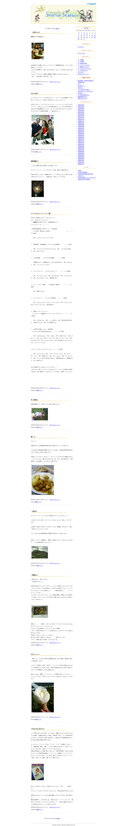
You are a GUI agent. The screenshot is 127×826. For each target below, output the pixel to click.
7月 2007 (86, 28)
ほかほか (80, 93)
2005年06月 (81, 151)
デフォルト (81, 72)
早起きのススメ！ (83, 98)
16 (81, 35)
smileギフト (81, 176)
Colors (79, 170)
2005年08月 (81, 148)
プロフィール (81, 53)
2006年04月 (81, 133)
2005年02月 (81, 158)
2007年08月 (81, 105)
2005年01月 (81, 160)
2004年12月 (81, 162)
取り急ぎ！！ (81, 86)
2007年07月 (81, 106)
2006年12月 (81, 119)
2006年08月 (81, 126)
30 (81, 39)
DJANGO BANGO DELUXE (85, 174)
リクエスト (81, 46)
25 (87, 37)
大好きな (80, 87)
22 (78, 37)
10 (84, 34)
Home (57, 28)
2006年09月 (81, 124)
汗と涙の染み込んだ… (84, 95)
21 (94, 35)
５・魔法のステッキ (83, 67)
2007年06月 (81, 108)
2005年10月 (81, 144)
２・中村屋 (81, 61)
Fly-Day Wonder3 (82, 172)
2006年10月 (81, 123)
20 (92, 35)
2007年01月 (81, 117)
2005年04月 (81, 155)
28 (94, 37)
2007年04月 (81, 112)
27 (92, 37)
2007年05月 (81, 110)
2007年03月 (81, 114)
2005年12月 (81, 140)
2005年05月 (81, 153)
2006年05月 (81, 131)
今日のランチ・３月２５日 (85, 91)
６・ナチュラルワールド (84, 68)
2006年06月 (81, 130)
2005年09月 (81, 146)
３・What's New (82, 63)
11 (87, 34)
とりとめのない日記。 (84, 89)
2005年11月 (81, 142)
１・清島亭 (81, 60)
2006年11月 (81, 121)
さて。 (80, 84)
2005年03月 (81, 156)
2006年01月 (81, 139)
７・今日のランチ (83, 70)
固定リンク (40, 84)
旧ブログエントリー (55, 81)
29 (78, 39)
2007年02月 (81, 115)
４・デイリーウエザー (84, 65)
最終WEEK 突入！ (83, 96)
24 (84, 37)
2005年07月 (81, 149)
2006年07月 (81, 128)
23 (81, 37)
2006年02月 (81, 137)
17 (84, 35)
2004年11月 (81, 164)
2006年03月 (81, 135)
